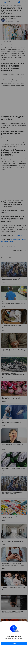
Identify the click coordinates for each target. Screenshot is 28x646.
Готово (14, 643)
